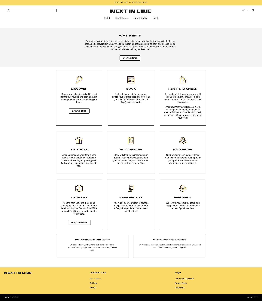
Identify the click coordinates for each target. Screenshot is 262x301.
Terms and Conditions (184, 279)
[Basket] (253, 10)
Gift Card (93, 283)
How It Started (141, 18)
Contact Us (179, 288)
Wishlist (93, 288)
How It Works (121, 18)
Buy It (155, 18)
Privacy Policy (181, 283)
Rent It (107, 18)
